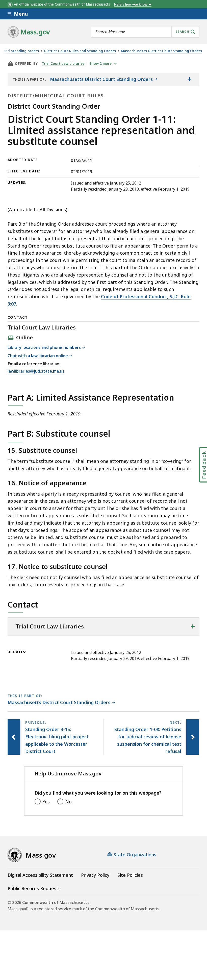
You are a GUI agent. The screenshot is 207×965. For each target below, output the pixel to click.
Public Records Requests (34, 888)
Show (100, 63)
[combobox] (145, 32)
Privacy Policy (95, 875)
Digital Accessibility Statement (40, 875)
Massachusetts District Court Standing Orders (161, 51)
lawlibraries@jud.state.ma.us (36, 371)
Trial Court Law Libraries (63, 63)
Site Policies (130, 875)
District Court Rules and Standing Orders (80, 51)
